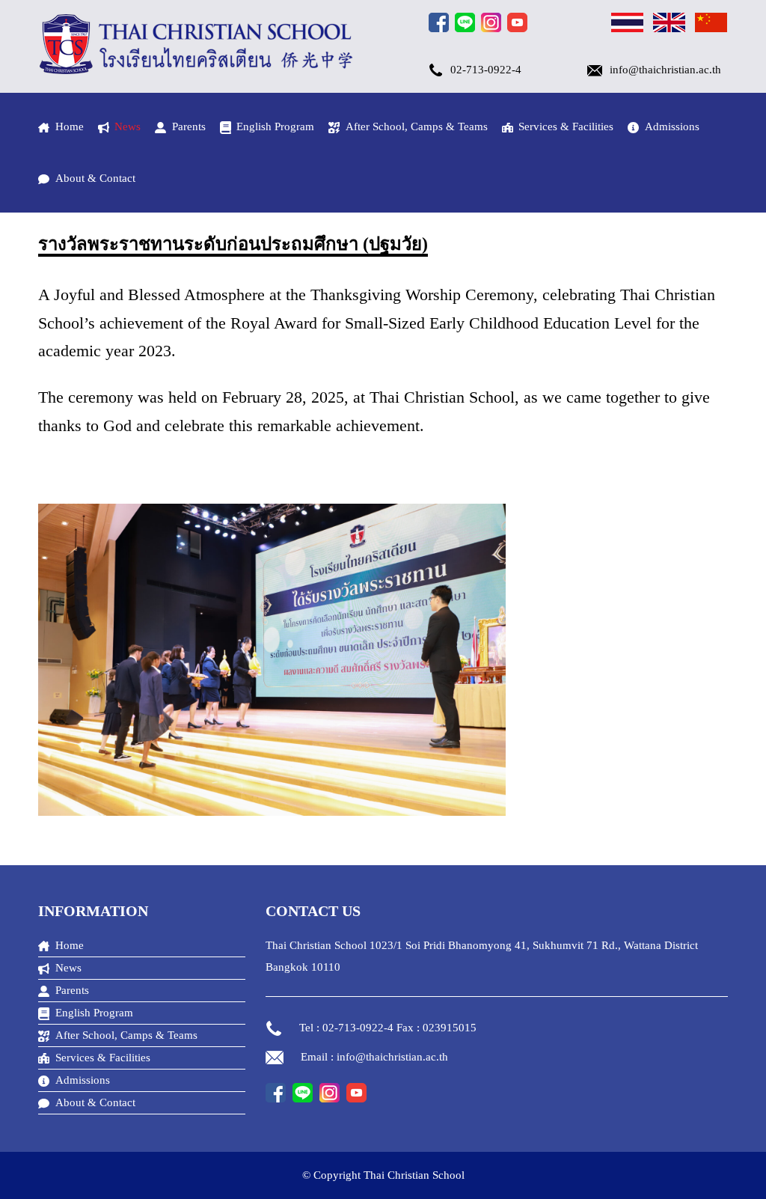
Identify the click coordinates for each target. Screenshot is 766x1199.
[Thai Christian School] (196, 70)
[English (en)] (669, 25)
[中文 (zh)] (711, 25)
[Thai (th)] (627, 25)
